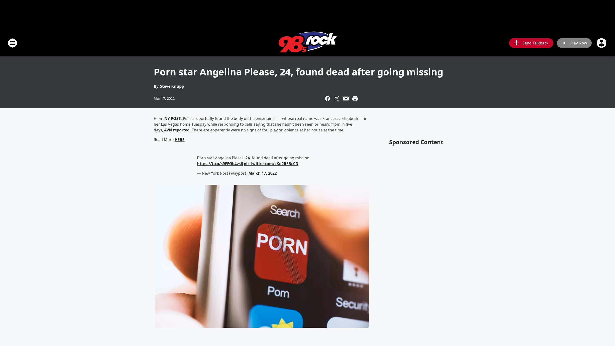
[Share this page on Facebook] (327, 98)
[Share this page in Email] (346, 98)
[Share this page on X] (336, 98)
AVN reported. (177, 130)
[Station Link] (307, 43)
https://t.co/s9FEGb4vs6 (220, 163)
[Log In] (602, 43)
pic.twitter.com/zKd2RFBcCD (271, 163)
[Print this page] (355, 98)
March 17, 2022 (262, 173)
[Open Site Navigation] (12, 43)
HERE (179, 139)
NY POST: (173, 118)
